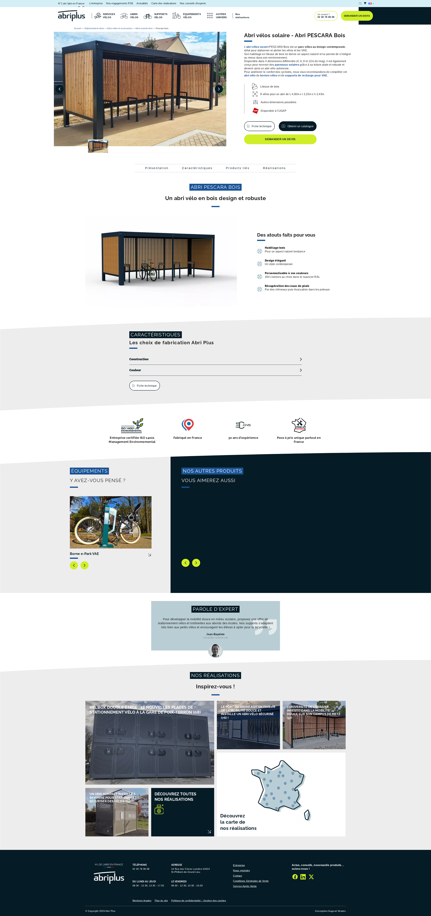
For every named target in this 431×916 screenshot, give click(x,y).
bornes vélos (268, 75)
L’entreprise (96, 3)
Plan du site (161, 900)
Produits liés (238, 168)
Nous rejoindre (241, 870)
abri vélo (250, 75)
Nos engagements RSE (119, 3)
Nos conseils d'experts (193, 3)
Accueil (77, 28)
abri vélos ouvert (257, 46)
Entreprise (239, 865)
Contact (237, 875)
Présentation (157, 168)
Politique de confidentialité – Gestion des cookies (198, 900)
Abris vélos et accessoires (119, 28)
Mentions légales (141, 900)
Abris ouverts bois (144, 28)
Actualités (142, 3)
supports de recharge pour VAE (306, 75)
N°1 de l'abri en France (71, 3)
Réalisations (274, 168)
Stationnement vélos (94, 28)
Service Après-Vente (245, 886)
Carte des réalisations (163, 3)
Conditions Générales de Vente (251, 880)
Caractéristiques (197, 168)
